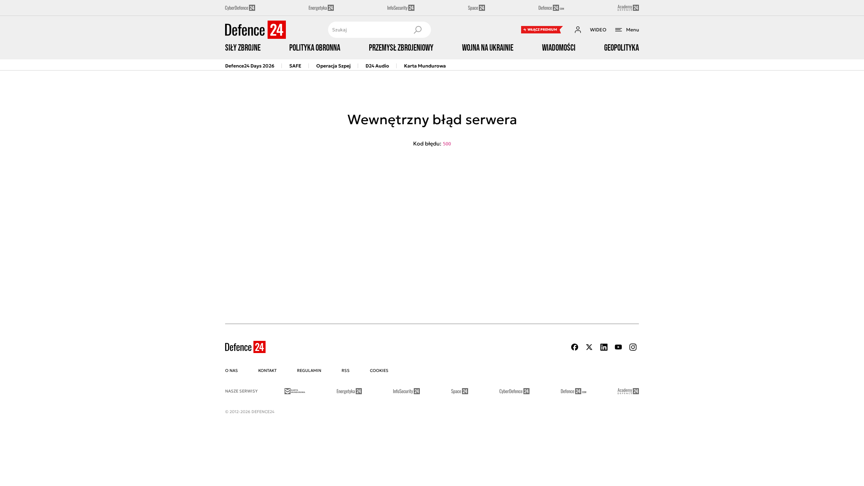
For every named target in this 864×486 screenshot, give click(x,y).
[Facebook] (575, 347)
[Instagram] (633, 347)
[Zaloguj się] (578, 29)
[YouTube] (618, 347)
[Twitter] (589, 347)
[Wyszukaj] (417, 30)
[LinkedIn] (604, 347)
